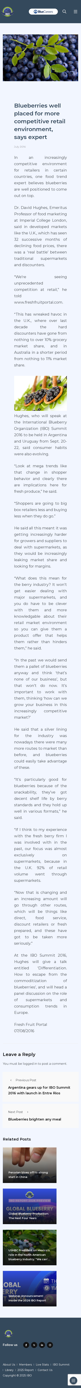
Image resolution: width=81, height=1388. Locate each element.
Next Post (15, 1112)
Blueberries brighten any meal (34, 1120)
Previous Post (26, 1080)
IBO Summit (61, 1364)
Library (9, 1370)
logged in (30, 1064)
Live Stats (42, 1364)
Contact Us (45, 1370)
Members (25, 1364)
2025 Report (26, 1370)
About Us (9, 1364)
